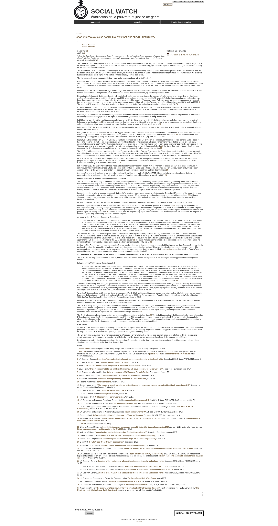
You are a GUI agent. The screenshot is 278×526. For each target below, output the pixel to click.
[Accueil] (81, 19)
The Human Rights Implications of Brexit (124, 481)
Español (199, 1)
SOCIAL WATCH (114, 11)
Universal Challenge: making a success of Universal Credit (122, 379)
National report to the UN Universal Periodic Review (128, 372)
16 (161, 148)
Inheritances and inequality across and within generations (124, 445)
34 (180, 284)
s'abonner (89, 513)
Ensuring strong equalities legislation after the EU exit (146, 466)
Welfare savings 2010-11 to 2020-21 (115, 362)
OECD (82, 424)
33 (177, 281)
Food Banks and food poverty (114, 390)
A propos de (95, 22)
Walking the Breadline (109, 394)
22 (106, 184)
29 (107, 212)
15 (162, 146)
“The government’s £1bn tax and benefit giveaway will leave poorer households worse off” (126, 369)
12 (101, 135)
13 (177, 135)
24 (141, 186)
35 (131, 302)
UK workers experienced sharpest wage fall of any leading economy (128, 439)
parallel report (155, 354)
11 (166, 133)
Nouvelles (138, 22)
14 (172, 137)
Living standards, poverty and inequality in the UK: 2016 (100, 429)
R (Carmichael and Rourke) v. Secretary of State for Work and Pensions (122, 415)
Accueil (79, 34)
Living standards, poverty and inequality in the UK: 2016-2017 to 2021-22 (130, 418)
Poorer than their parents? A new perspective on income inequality (127, 436)
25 (98, 188)
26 (189, 195)
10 (97, 129)
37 (151, 315)
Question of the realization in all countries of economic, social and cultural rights (130, 359)
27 (96, 199)
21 (141, 182)
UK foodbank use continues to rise (109, 397)
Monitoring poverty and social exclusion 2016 (121, 375)
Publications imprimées (181, 22)
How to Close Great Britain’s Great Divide (106, 442)
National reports (88, 46)
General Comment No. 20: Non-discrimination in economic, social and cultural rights (158, 448)
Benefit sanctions (104, 382)
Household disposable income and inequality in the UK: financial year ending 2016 (135, 427)
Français (188, 1)
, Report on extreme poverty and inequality (145, 454)
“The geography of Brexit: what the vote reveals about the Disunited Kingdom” (127, 488)
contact (139, 521)
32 (151, 242)
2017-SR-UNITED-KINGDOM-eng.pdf (184, 55)
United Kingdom (88, 45)
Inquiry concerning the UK (135, 412)
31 (134, 240)
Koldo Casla (84, 349)
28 (174, 206)
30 (141, 230)
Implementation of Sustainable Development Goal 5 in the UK (148, 470)
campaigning (168, 249)
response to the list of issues (178, 354)
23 (202, 184)
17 (189, 155)
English (178, 1)
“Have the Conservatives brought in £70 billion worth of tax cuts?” (113, 366)
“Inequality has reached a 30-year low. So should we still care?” (121, 432)
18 (120, 163)
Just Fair (82, 352)
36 (141, 312)
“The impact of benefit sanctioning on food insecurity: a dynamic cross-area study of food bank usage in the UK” (143, 385)
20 (166, 175)
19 (167, 170)
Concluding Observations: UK (136, 400)
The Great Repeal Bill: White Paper (142, 478)
